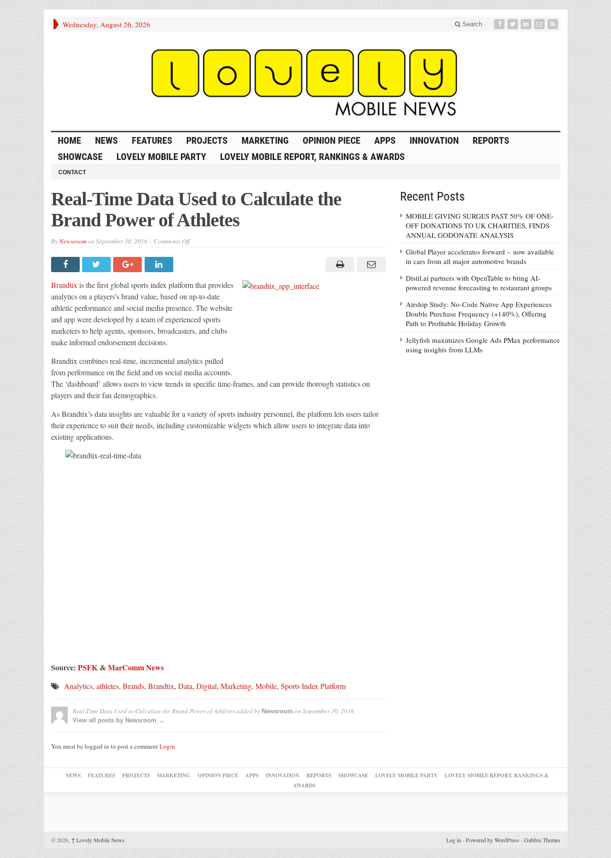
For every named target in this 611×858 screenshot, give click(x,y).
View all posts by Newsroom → (119, 720)
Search (471, 24)
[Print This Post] (338, 264)
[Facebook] (500, 24)
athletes (107, 686)
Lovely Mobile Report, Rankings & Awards (312, 156)
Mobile (266, 686)
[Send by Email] (369, 264)
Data (185, 686)
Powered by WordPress (492, 840)
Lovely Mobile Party (161, 156)
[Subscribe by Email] (540, 24)
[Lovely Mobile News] (305, 81)
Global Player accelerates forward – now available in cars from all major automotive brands (480, 256)
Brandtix (64, 285)
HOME (69, 140)
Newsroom (72, 241)
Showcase (80, 156)
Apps (385, 140)
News (106, 140)
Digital (206, 686)
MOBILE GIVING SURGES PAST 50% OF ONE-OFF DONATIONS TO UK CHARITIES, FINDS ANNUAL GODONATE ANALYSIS (480, 225)
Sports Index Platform (313, 686)
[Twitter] (513, 24)
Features (152, 140)
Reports (491, 140)
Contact (72, 172)
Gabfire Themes (542, 840)
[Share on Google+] (128, 264)
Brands (133, 686)
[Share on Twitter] (97, 264)
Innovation (434, 140)
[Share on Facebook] (66, 264)
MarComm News (136, 667)
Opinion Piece (331, 140)
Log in (453, 840)
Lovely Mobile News (98, 840)
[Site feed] (553, 24)
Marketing (265, 140)
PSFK (87, 667)
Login (167, 746)
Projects (207, 140)
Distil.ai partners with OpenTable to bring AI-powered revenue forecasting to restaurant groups (479, 282)
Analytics (78, 686)
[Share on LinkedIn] (160, 264)
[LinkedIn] (527, 24)
